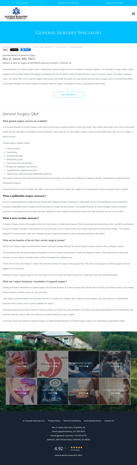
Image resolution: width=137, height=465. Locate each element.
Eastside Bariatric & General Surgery (17, 47)
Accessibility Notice (92, 420)
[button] (68, 3)
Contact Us (109, 420)
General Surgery (76, 47)
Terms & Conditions (72, 420)
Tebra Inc (41, 421)
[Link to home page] (15, 13)
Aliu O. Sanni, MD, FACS (43, 47)
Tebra (80, 455)
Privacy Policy (54, 420)
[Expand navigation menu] (133, 13)
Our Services (61, 47)
